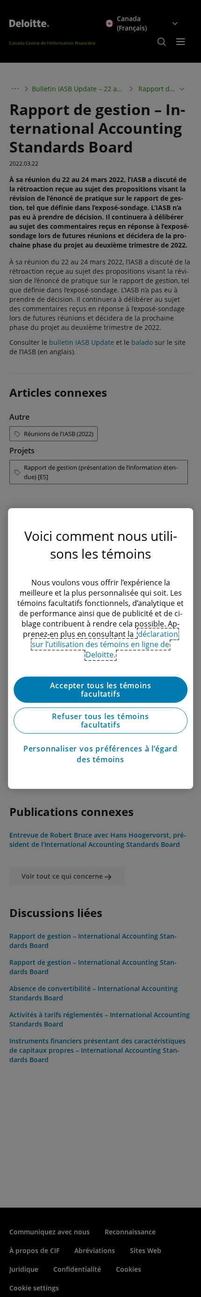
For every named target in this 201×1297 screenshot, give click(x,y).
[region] (100, 648)
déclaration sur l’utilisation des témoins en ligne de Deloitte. (105, 644)
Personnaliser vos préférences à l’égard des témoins (100, 753)
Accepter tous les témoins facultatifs (100, 689)
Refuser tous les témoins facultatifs (100, 720)
